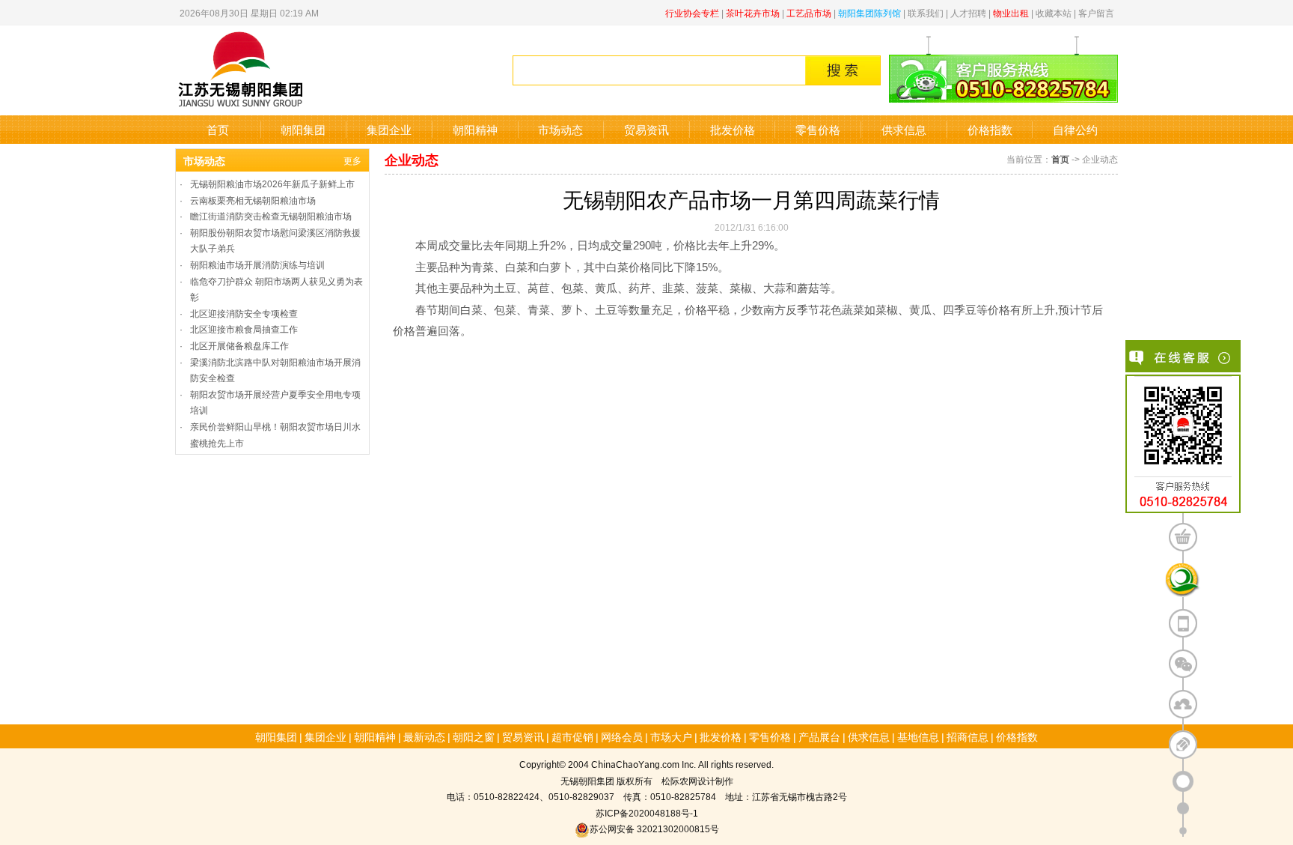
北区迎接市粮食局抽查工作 (244, 328)
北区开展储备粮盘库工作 (239, 345)
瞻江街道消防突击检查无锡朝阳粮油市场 (271, 215)
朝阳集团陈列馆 (869, 12)
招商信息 (967, 736)
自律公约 (1075, 129)
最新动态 (424, 736)
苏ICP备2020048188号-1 (647, 812)
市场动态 (560, 129)
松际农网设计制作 (697, 780)
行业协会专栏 (692, 12)
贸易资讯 (646, 129)
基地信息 (918, 736)
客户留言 (1096, 12)
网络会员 (622, 736)
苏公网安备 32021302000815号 (654, 828)
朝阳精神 (475, 129)
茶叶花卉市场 (753, 12)
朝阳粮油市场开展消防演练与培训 (257, 264)
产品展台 (819, 736)
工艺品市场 (808, 12)
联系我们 (926, 12)
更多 (352, 160)
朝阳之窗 (474, 736)
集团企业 (389, 129)
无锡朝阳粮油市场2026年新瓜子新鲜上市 (272, 183)
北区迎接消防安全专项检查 (244, 312)
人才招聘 (968, 12)
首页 (218, 129)
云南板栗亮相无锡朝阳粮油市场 (253, 199)
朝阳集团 (303, 129)
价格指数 (990, 129)
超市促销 (572, 736)
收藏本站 (1054, 12)
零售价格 (817, 129)
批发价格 (732, 129)
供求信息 (903, 129)
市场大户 (671, 736)
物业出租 (1011, 12)
